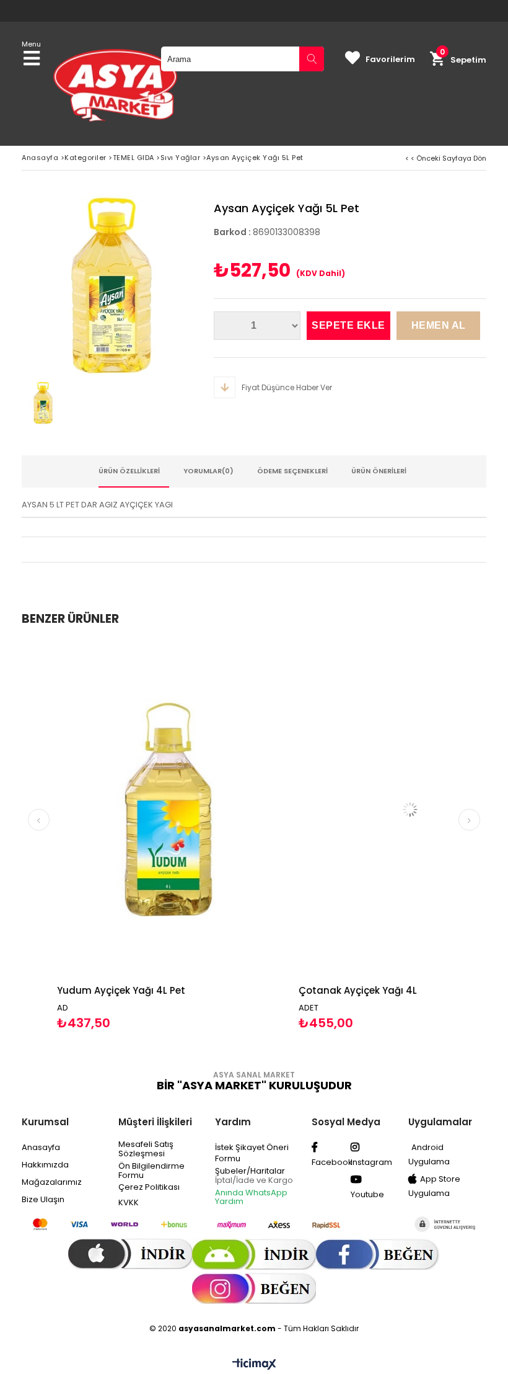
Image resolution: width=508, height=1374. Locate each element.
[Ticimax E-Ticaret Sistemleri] (254, 1364)
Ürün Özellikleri (129, 471)
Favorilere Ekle (138, 836)
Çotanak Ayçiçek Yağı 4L (327, 990)
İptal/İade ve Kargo (254, 1180)
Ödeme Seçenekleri (292, 471)
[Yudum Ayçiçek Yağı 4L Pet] (138, 809)
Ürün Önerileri (378, 471)
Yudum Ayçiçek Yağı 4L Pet (91, 990)
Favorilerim (390, 59)
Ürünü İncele (194, 836)
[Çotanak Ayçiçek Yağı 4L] (379, 809)
